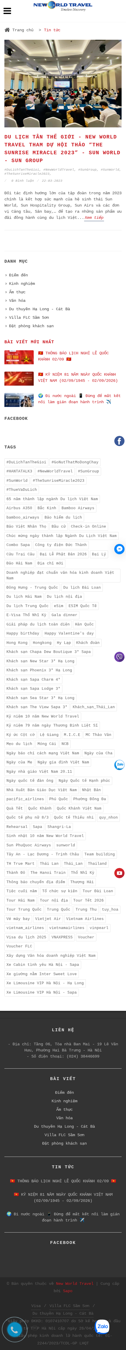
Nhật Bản (91, 790)
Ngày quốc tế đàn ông (29, 781)
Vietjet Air (48, 919)
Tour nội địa (54, 900)
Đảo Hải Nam (19, 563)
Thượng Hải (82, 882)
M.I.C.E (72, 735)
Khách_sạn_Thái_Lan (94, 707)
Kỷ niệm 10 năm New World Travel (42, 716)
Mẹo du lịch (19, 744)
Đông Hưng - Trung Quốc (32, 587)
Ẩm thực (17, 292)
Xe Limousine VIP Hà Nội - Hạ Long (45, 983)
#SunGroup (87, 169)
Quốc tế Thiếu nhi (74, 817)
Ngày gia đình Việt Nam (63, 762)
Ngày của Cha (98, 753)
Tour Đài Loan (98, 891)
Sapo (67, 1291)
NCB (65, 744)
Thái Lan (49, 864)
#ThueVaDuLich (21, 490)
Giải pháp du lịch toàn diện (38, 624)
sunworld (65, 845)
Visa (36, 1306)
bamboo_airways (22, 517)
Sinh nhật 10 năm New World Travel (45, 836)
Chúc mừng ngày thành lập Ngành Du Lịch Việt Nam (61, 536)
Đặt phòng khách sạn (31, 326)
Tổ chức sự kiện (59, 891)
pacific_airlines (25, 799)
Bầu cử (59, 526)
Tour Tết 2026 (88, 900)
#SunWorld (110, 169)
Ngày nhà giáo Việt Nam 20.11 (39, 772)
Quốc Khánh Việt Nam (79, 808)
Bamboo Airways (78, 508)
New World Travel (74, 1283)
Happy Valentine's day (69, 633)
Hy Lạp (64, 643)
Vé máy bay (18, 919)
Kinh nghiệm (22, 283)
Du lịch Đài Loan (82, 587)
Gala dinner (64, 615)
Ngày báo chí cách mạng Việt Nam (42, 753)
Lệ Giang (49, 735)
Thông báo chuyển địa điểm (35, 882)
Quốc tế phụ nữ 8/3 (27, 817)
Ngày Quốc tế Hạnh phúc (84, 781)
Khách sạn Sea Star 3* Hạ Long (40, 698)
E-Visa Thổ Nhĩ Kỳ (26, 615)
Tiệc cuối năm (21, 891)
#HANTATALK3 (19, 471)
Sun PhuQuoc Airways (28, 845)
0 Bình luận (21, 181)
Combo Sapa (18, 545)
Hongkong (42, 643)
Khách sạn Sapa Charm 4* (33, 679)
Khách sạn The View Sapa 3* (36, 707)
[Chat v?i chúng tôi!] (119, 549)
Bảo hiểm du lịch (63, 517)
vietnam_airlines (25, 928)
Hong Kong (17, 643)
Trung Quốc (58, 909)
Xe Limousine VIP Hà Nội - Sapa (41, 992)
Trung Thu (86, 909)
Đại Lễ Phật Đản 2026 (63, 554)
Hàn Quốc (84, 624)
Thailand (97, 864)
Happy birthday (22, 633)
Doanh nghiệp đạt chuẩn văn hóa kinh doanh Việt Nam (60, 576)
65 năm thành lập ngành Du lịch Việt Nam (52, 499)
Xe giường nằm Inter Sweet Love (41, 974)
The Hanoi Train (48, 873)
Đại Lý (99, 554)
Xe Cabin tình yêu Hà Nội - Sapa (42, 965)
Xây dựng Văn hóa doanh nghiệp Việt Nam (51, 956)
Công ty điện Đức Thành (61, 545)
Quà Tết (14, 808)
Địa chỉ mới (50, 563)
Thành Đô (15, 873)
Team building (99, 854)
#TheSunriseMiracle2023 (27, 174)
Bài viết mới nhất (29, 342)
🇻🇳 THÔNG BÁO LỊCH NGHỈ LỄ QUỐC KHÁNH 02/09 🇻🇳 (63, 1181)
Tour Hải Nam (20, 900)
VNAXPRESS (62, 937)
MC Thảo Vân (98, 735)
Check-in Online (88, 526)
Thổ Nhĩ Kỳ (82, 873)
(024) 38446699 (83, 1056)
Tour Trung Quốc (24, 909)
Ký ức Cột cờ (20, 735)
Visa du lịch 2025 (26, 937)
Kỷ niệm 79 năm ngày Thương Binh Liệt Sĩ (52, 725)
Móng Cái (47, 744)
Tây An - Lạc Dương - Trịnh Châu (42, 854)
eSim (58, 606)
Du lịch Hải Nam (24, 597)
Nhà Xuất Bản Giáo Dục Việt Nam (41, 790)
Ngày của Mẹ (19, 762)
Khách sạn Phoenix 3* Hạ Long (39, 670)
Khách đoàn (88, 643)
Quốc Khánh (40, 808)
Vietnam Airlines (85, 919)
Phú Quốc (58, 799)
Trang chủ (22, 30)
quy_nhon (108, 817)
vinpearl (99, 928)
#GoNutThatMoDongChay (75, 462)
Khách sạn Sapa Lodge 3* (33, 689)
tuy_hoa (110, 909)
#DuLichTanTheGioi (21, 169)
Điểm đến (18, 275)
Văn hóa (17, 300)
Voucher (86, 937)
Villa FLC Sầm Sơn (29, 317)
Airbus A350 (19, 508)
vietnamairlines (66, 928)
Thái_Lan (73, 864)
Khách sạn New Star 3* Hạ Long (40, 661)
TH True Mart (20, 864)
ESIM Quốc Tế (83, 606)
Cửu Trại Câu (20, 554)
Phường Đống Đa (89, 799)
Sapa (37, 827)
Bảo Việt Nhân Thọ (26, 526)
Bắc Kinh (47, 508)
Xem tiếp (94, 217)
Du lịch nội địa (64, 597)
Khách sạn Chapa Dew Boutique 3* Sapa (48, 652)
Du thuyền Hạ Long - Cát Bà (39, 309)
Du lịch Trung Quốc (27, 606)
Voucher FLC (19, 946)
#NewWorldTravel (58, 169)
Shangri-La (59, 827)
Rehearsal (17, 827)
